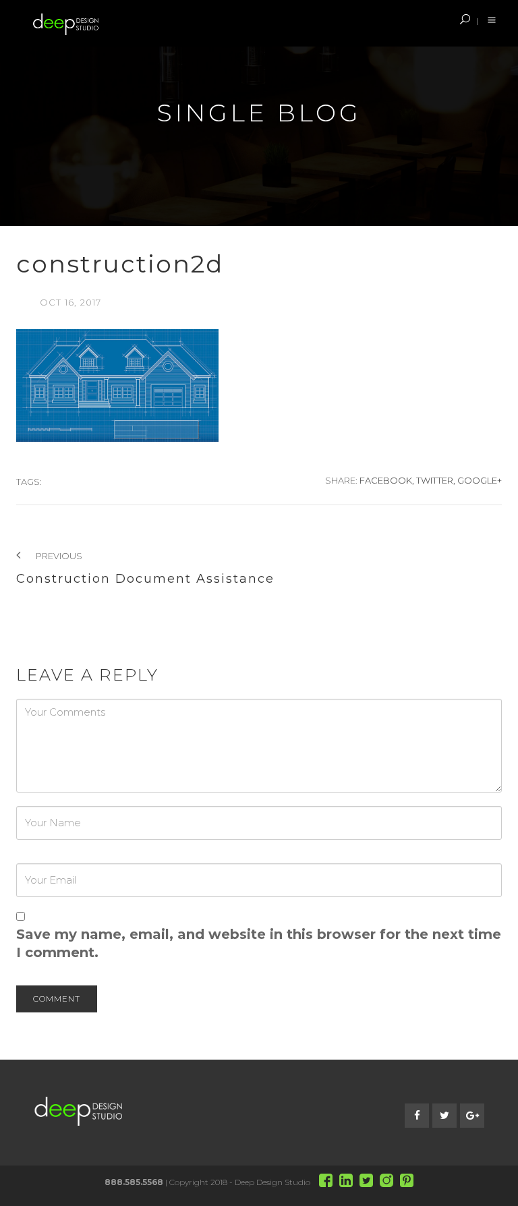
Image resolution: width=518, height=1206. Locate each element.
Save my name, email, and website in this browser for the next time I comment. (258, 943)
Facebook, (386, 480)
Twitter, (435, 480)
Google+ (479, 480)
